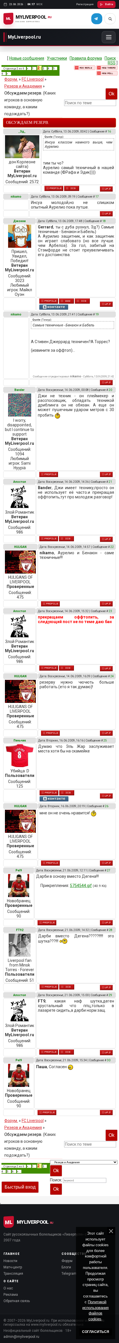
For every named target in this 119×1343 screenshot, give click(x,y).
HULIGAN (20, 546)
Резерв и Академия (23, 86)
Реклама (10, 1295)
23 (110, 611)
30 (108, 1060)
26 (106, 806)
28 (110, 930)
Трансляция (13, 1274)
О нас (8, 1288)
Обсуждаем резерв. (23, 93)
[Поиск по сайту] (110, 18)
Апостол (19, 481)
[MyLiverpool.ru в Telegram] (96, 18)
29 (110, 995)
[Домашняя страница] (66, 301)
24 (112, 676)
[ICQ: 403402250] (71, 188)
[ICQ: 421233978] (66, 987)
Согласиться (95, 1332)
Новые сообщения (26, 58)
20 (110, 389)
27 (108, 870)
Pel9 (19, 870)
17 (97, 196)
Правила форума (86, 58)
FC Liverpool (33, 79)
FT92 (19, 930)
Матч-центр (12, 1267)
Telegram (69, 1274)
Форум (67, 1261)
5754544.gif (81, 885)
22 (112, 546)
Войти (109, 4)
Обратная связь (16, 1301)
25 (105, 740)
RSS (112, 62)
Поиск (110, 58)
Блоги (66, 1267)
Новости (10, 1261)
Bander (19, 389)
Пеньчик (20, 740)
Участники (57, 58)
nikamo (16, 196)
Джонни (19, 221)
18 (104, 221)
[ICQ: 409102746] (66, 792)
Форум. (11, 79)
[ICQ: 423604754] (66, 538)
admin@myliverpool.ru (21, 1337)
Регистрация (85, 4)
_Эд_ (22, 131)
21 (110, 481)
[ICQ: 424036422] (82, 301)
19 (97, 314)
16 (109, 131)
